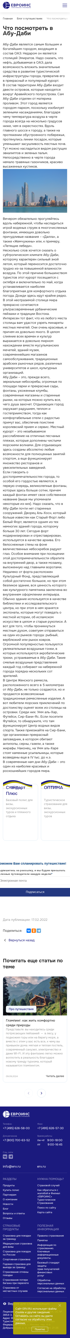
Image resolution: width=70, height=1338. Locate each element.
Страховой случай (48, 1185)
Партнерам (9, 1194)
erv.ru (41, 1166)
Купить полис (11, 1190)
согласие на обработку (30, 1319)
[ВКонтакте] (29, 931)
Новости (8, 1204)
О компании (10, 1199)
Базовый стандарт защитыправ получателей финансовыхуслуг (48, 1269)
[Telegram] (39, 931)
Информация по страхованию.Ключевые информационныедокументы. (48, 1251)
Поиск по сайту (46, 1207)
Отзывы (7, 1218)
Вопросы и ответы (14, 1213)
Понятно (40, 1329)
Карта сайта (44, 1212)
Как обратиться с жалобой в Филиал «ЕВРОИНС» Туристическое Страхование (48, 1196)
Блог (5, 1208)
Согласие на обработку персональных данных (51, 1289)
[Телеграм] (11, 1156)
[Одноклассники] (34, 931)
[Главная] (17, 1114)
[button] (41, 1093)
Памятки (42, 1240)
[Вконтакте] (5, 1156)
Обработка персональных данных (50, 1282)
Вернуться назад (22, 940)
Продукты (9, 1185)
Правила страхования (50, 1235)
